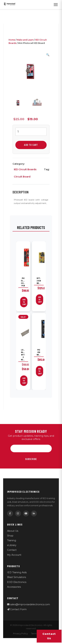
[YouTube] (26, 513)
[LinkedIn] (34, 513)
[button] (47, 55)
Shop (10, 535)
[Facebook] (10, 513)
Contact (12, 549)
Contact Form (18, 609)
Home (12, 40)
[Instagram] (18, 513)
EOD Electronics (16, 582)
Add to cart (31, 144)
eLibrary (11, 545)
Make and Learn (25, 40)
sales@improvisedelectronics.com (29, 604)
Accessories (14, 586)
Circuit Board (22, 176)
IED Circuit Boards (25, 169)
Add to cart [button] (24, 302)
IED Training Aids (17, 572)
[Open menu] (55, 4)
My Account (14, 554)
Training (11, 540)
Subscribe (31, 459)
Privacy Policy (20, 633)
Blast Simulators (16, 577)
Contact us (49, 636)
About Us (12, 530)
